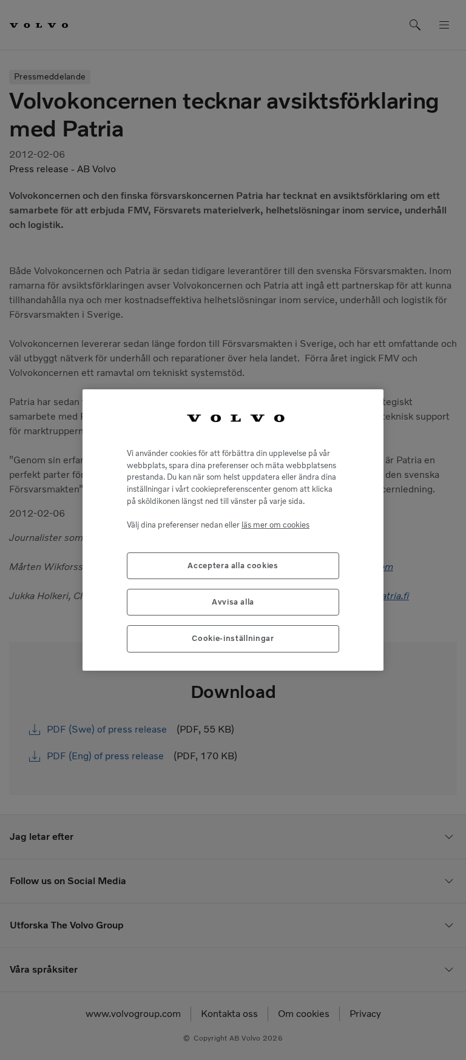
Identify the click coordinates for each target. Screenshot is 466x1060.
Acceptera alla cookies (232, 565)
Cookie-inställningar (233, 638)
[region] (233, 530)
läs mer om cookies (275, 524)
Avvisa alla (233, 601)
